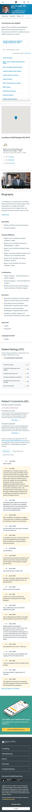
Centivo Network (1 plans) (10, 75)
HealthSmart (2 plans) (9, 91)
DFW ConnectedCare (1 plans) (12, 83)
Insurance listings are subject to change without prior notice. (13, 41)
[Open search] (28, 2)
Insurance (5, 16)
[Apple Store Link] (6, 780)
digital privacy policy (9, 799)
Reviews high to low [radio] (18, 451)
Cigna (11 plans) (7, 79)
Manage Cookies (16, 804)
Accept (16, 808)
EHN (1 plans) (7, 87)
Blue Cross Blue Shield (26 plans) (12, 67)
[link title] (16, 2)
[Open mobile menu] (3, 2)
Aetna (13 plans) (7, 58)
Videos (19, 16)
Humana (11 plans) (8, 95)
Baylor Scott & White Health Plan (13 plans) (13, 62)
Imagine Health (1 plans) (10, 99)
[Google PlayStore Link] (17, 780)
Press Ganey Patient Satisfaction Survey (14, 440)
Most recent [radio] (6, 451)
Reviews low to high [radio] (8, 455)
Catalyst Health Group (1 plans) (12, 71)
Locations (12, 16)
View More (5, 215)
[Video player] (16, 180)
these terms (27, 53)
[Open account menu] (24, 2)
